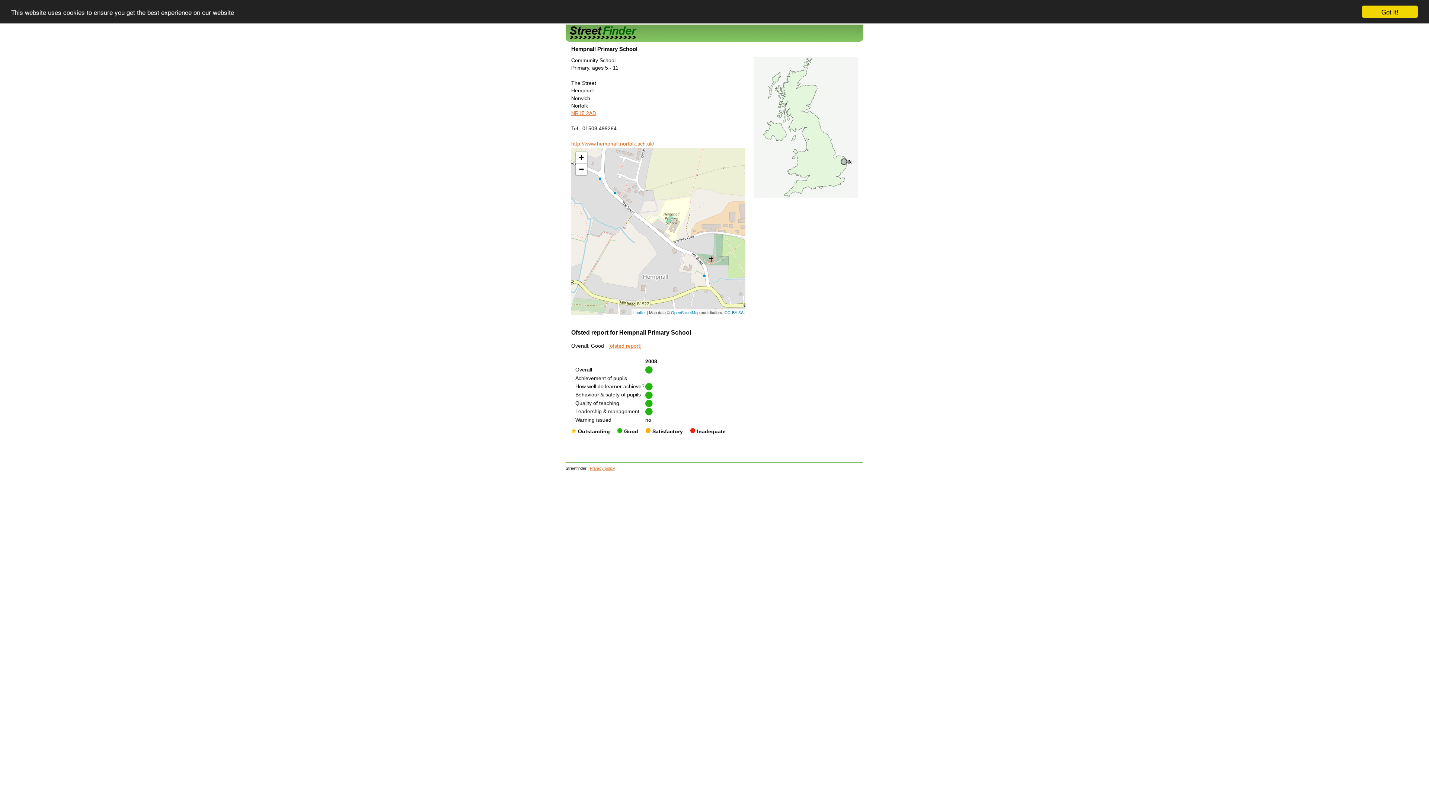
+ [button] (581, 157)
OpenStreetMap (685, 312)
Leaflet (639, 312)
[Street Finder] (714, 32)
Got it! (1389, 11)
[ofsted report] (625, 346)
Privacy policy (602, 468)
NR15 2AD (583, 113)
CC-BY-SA (734, 312)
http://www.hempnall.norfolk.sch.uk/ (612, 144)
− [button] (581, 169)
